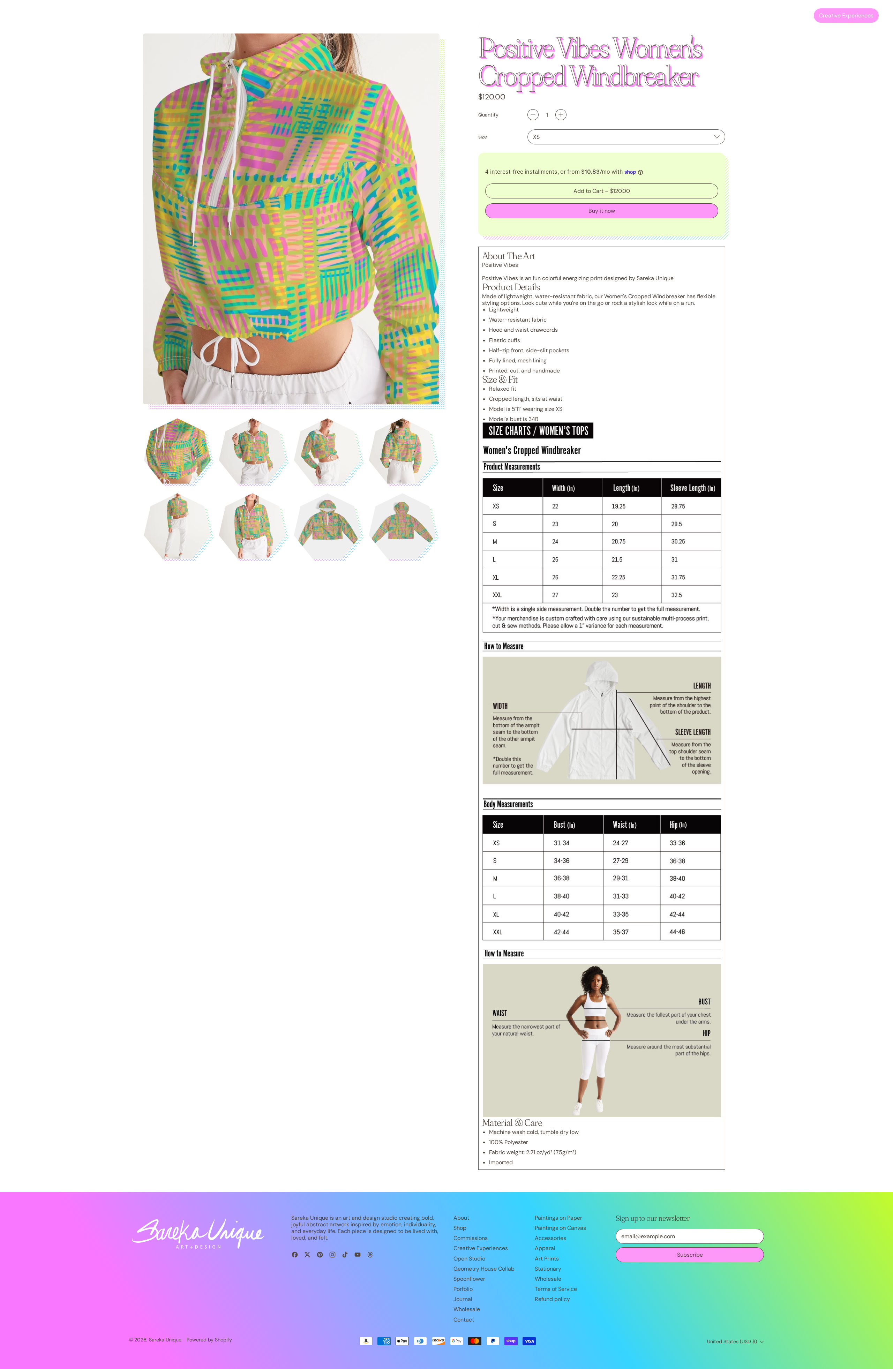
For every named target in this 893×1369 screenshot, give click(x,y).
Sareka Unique (165, 1340)
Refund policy (552, 1299)
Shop (459, 1228)
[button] (783, 16)
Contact (153, 15)
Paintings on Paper (558, 1217)
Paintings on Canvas (560, 1228)
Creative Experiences (480, 1248)
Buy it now (601, 211)
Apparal (545, 1248)
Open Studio (186, 15)
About (461, 1217)
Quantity (488, 115)
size (482, 137)
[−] (533, 114)
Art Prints (547, 1258)
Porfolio (463, 1289)
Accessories (550, 1238)
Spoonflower (469, 1279)
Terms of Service (556, 1289)
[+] (560, 114)
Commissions (58, 15)
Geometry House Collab (484, 1268)
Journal (126, 15)
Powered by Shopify (209, 1340)
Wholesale (466, 1309)
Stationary (548, 1268)
